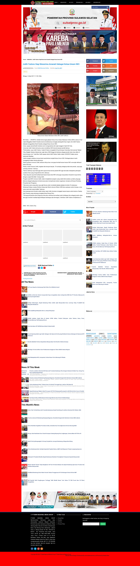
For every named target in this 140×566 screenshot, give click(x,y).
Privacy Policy (61, 524)
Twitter (73, 212)
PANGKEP (111, 339)
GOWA (100, 338)
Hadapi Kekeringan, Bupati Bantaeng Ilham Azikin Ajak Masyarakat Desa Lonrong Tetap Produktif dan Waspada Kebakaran (104, 229)
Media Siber (106, 555)
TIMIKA (113, 343)
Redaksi (60, 520)
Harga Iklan (61, 518)
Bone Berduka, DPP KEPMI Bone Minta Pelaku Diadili (41, 326)
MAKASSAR (91, 334)
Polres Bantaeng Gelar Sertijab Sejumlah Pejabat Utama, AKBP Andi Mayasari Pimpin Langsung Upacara (55, 449)
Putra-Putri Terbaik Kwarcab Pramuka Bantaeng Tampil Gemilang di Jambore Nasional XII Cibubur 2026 (54, 410)
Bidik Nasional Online (45, 265)
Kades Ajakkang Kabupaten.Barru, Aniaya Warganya (41, 310)
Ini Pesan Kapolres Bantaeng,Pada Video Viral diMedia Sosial (43, 287)
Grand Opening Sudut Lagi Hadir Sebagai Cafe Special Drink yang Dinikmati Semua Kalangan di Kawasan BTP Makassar (104, 260)
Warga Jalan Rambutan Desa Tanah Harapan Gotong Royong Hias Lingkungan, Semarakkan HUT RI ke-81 (54, 433)
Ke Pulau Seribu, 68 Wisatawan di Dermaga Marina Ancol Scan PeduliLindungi (50, 397)
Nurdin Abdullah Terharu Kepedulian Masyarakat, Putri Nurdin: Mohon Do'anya (48, 341)
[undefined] (32, 235)
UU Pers (60, 522)
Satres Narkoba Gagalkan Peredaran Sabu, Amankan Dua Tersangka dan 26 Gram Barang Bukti (52, 425)
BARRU (110, 336)
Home (24, 59)
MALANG (88, 341)
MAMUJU (88, 339)
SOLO (101, 343)
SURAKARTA (88, 344)
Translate (98, 193)
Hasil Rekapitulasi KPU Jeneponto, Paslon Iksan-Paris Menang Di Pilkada (46, 357)
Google (33, 212)
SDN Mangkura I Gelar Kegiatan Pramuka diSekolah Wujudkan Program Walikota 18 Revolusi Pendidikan (35, 274)
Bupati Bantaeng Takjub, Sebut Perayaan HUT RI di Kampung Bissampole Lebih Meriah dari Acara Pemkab (57, 391)
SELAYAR (95, 343)
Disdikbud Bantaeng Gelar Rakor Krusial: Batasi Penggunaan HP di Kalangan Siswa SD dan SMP (52, 472)
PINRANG (109, 341)
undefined (25, 242)
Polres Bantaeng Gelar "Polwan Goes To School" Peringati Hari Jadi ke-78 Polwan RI (51, 384)
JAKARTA (97, 336)
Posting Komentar (27, 278)
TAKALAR (110, 338)
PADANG (107, 343)
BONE (96, 339)
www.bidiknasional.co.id (91, 555)
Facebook (53, 212)
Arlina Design (73, 555)
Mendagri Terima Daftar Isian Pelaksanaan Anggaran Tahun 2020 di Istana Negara (49, 349)
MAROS (96, 341)
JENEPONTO (90, 338)
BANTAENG (112, 334)
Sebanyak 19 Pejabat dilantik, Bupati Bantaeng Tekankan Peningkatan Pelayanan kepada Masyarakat (53, 457)
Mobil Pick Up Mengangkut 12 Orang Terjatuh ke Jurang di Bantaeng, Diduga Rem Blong (50, 441)
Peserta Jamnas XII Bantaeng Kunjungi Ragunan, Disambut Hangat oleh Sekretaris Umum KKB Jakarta (56, 378)
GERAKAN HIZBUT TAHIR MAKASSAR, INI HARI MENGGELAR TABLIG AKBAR (69, 273)
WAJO (102, 341)
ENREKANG (104, 339)
